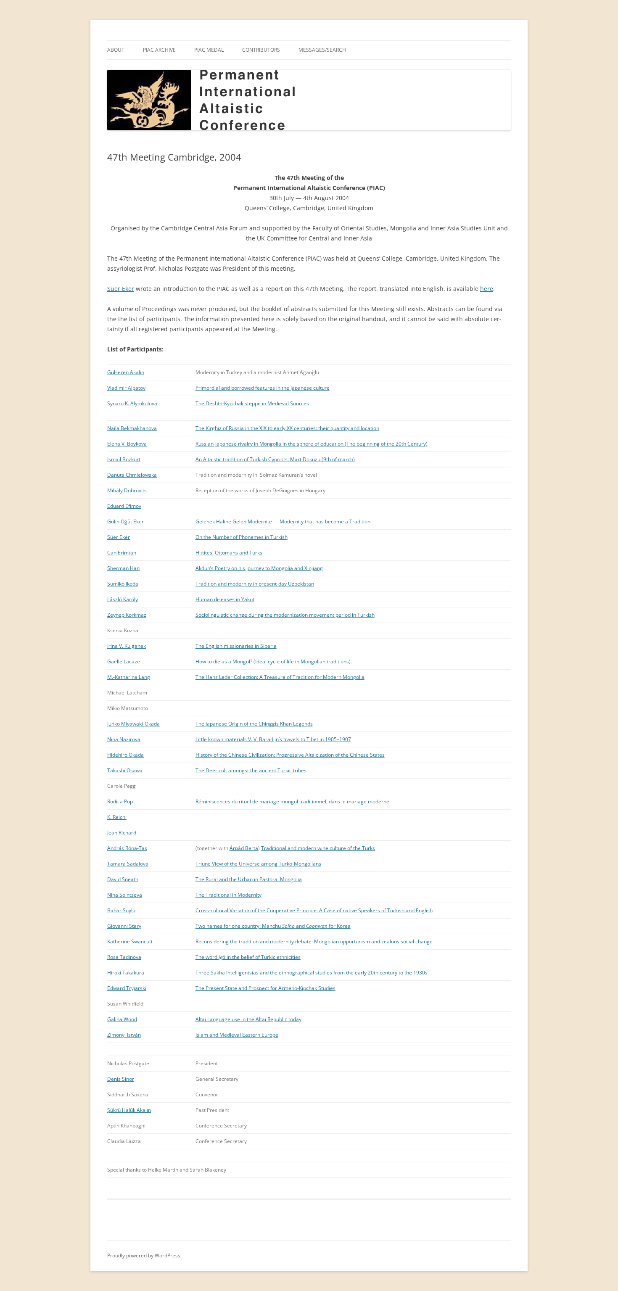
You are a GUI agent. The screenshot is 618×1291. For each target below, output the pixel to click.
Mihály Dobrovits (127, 490)
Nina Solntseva (124, 894)
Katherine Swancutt (130, 941)
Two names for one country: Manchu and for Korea (273, 925)
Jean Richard (121, 832)
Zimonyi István (124, 1034)
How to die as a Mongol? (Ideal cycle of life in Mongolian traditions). (273, 661)
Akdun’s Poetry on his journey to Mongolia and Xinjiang (259, 568)
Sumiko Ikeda (122, 583)
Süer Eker (120, 289)
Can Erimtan (121, 552)
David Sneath (122, 879)
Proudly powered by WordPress (143, 1255)
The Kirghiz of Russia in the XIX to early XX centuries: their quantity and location (287, 428)
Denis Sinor (120, 1078)
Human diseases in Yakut (224, 599)
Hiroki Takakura (125, 972)
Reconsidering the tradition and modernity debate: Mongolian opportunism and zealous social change (314, 941)
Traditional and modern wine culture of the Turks (318, 848)
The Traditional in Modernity (228, 894)
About (115, 49)
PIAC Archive (159, 49)
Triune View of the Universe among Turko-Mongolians (258, 863)
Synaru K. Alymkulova (132, 403)
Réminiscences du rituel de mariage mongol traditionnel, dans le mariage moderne (292, 801)
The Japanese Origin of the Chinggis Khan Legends (254, 723)
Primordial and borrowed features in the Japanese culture (262, 387)
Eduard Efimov (124, 506)
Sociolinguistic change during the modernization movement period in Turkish (285, 614)
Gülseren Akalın (125, 372)
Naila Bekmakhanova (132, 428)
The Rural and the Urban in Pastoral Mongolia (248, 879)
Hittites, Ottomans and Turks (228, 552)
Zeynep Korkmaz (126, 614)
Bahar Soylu (121, 910)
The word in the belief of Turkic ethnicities (248, 957)
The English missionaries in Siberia (236, 645)
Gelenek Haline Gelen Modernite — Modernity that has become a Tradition (282, 521)
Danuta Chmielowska (132, 474)
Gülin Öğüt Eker (125, 521)
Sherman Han (123, 568)
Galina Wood (122, 1019)
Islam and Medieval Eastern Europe (236, 1034)
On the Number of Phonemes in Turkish (241, 537)
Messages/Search (322, 49)
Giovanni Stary (124, 925)
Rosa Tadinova (124, 957)
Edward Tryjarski (126, 988)
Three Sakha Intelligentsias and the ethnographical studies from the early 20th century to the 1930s (311, 972)
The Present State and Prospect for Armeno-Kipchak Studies (265, 988)
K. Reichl (117, 817)
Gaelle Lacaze (123, 661)
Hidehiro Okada (125, 754)
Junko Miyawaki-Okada (133, 723)
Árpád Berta (244, 848)
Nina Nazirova (123, 739)
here (486, 289)
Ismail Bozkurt (123, 459)
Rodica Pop (120, 801)
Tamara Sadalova (127, 863)
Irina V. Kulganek (126, 645)
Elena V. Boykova (127, 443)
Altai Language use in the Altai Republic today (248, 1019)
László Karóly (122, 599)
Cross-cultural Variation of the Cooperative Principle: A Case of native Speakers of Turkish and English (314, 910)
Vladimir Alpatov (126, 387)
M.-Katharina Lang (128, 677)
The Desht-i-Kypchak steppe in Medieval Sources (252, 403)
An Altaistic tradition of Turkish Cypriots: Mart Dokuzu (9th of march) (275, 459)
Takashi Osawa (125, 770)
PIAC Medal (209, 49)
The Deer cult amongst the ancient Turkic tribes (250, 770)
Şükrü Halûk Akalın (129, 1110)
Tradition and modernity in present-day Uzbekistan (254, 583)
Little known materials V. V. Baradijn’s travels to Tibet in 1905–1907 (273, 739)
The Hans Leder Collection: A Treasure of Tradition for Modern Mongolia (279, 677)
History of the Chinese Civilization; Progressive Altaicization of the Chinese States (290, 754)
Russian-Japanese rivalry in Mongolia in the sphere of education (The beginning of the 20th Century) (311, 443)
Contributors (261, 49)
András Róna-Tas (127, 848)
